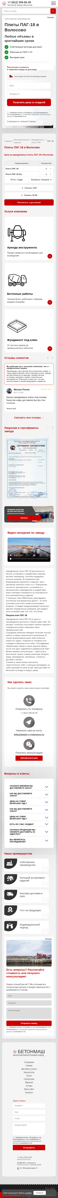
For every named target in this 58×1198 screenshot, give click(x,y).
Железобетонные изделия (21, 141)
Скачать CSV (31, 188)
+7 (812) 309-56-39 (19, 2)
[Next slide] (52, 358)
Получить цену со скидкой (29, 102)
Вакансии (29, 1082)
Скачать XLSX (30, 195)
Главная (8, 141)
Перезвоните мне (29, 758)
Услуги (29, 1076)
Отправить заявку (29, 1023)
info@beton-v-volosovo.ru (26, 1163)
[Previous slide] (47, 358)
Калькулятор (29, 1072)
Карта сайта (29, 1089)
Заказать (24, 518)
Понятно (39, 1193)
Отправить (29, 1147)
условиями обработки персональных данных (29, 115)
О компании (29, 1062)
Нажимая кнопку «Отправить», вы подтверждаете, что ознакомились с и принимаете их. (29, 114)
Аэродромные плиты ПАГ (37, 141)
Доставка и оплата (29, 1069)
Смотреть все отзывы (29, 417)
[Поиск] (53, 11)
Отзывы (29, 1086)
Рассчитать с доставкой (29, 202)
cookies (28, 1193)
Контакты (29, 1092)
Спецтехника (29, 1079)
